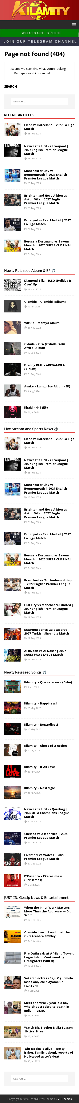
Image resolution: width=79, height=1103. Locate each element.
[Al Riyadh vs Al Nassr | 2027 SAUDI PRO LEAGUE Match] (12, 659)
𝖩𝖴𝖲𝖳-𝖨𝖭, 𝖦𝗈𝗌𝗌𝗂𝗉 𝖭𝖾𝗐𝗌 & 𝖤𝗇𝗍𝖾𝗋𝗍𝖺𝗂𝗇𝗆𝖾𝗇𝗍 (36, 897)
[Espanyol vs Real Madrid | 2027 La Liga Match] (12, 229)
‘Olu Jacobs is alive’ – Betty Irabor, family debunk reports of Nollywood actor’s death (48, 1052)
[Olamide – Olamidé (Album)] (12, 310)
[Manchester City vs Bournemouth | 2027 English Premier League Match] (12, 179)
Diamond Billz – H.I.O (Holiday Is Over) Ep (48, 282)
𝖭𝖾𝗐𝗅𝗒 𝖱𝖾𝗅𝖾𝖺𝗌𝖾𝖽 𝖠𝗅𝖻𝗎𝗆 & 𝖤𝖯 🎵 (30, 270)
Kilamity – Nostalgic (39, 788)
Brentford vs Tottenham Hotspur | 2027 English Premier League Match (49, 584)
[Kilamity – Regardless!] (12, 733)
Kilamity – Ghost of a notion (45, 746)
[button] (73, 24)
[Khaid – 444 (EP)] (12, 416)
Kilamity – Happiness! (40, 703)
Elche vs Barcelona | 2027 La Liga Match (49, 127)
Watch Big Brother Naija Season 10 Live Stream (48, 1029)
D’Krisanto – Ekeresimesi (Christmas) (43, 878)
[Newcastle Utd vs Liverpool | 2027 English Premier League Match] (12, 154)
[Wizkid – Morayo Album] (12, 331)
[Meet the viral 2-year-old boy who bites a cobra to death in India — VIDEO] (12, 1011)
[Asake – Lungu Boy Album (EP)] (12, 395)
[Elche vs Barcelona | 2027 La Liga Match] (12, 133)
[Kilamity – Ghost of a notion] (12, 754)
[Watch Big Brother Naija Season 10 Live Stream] (12, 1036)
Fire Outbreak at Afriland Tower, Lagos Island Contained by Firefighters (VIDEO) (49, 957)
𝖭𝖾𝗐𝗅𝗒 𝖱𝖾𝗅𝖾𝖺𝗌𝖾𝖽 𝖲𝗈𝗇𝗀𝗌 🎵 (25, 672)
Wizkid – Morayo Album (42, 323)
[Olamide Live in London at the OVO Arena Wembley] (12, 940)
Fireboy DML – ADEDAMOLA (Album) (44, 367)
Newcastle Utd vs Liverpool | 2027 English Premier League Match (46, 150)
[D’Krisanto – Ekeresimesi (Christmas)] (12, 884)
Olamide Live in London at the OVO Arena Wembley (47, 934)
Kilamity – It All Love (39, 767)
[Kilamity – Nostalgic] (12, 796)
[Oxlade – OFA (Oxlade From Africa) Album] (12, 352)
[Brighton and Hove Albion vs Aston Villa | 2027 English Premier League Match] (12, 204)
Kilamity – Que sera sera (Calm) (48, 682)
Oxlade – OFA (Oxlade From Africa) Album (44, 346)
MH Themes (65, 1099)
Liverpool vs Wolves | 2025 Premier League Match (44, 857)
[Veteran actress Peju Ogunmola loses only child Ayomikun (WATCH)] (12, 986)
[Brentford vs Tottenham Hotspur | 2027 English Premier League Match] (12, 588)
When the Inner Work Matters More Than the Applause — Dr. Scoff (47, 911)
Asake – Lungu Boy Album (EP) (47, 386)
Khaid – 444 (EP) (36, 407)
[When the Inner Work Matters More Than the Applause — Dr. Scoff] (12, 916)
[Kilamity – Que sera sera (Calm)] (12, 690)
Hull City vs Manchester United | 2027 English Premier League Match (49, 608)
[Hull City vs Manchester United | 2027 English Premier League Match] (12, 613)
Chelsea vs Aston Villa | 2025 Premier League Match (46, 836)
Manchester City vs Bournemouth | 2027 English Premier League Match (45, 174)
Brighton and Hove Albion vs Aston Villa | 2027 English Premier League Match (45, 199)
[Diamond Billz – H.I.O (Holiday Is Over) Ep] (12, 289)
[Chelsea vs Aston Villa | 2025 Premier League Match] (12, 842)
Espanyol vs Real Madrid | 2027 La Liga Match (47, 222)
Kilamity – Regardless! (41, 724)
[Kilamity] (39, 18)
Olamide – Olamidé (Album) (45, 302)
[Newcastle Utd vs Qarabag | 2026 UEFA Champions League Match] (12, 817)
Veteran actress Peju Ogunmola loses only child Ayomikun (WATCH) (48, 982)
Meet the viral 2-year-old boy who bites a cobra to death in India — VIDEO (46, 1006)
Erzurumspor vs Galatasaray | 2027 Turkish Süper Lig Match (47, 631)
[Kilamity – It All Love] (12, 775)
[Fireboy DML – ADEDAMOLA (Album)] (12, 373)
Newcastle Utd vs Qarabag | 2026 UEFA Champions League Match (46, 813)
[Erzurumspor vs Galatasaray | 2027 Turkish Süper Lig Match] (12, 638)
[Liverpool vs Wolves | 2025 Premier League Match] (12, 863)
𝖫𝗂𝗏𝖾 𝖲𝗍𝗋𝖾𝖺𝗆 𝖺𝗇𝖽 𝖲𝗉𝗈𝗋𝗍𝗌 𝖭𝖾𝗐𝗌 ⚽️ (31, 429)
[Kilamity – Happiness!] (12, 711)
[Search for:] (39, 101)
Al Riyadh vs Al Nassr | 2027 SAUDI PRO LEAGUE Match (45, 653)
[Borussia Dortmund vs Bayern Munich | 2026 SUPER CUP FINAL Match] (12, 250)
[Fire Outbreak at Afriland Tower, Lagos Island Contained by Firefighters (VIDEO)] (12, 962)
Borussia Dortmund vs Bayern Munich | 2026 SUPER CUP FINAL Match (47, 245)
